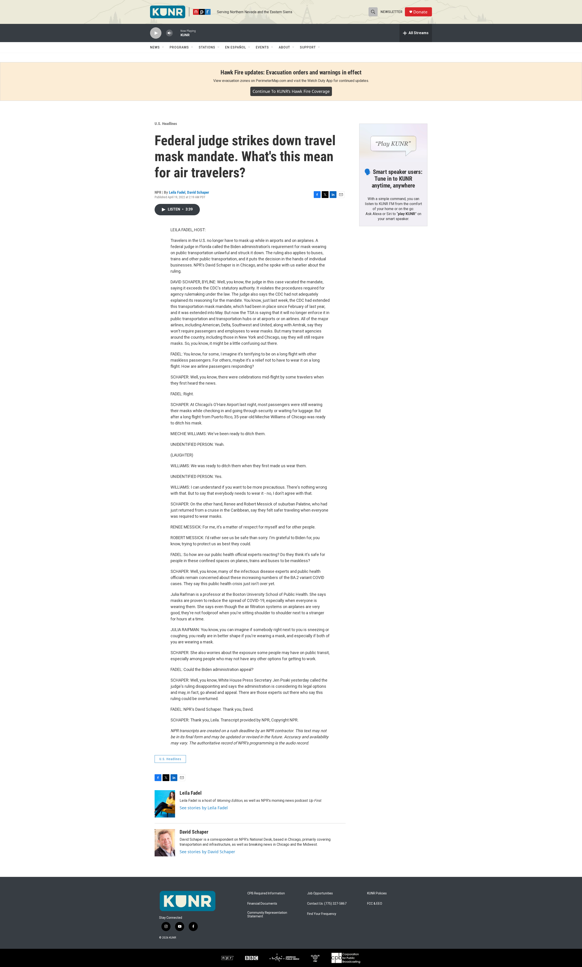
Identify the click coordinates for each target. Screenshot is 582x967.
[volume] (169, 33)
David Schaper (198, 192)
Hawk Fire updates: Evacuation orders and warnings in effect (291, 72)
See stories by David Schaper (207, 851)
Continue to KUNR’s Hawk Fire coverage (291, 91)
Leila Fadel (177, 192)
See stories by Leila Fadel (204, 807)
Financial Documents (262, 903)
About (284, 47)
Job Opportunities (320, 893)
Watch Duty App (320, 81)
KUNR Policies (377, 893)
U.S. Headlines (166, 123)
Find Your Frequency (321, 914)
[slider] (176, 32)
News (155, 47)
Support (308, 47)
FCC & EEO (374, 903)
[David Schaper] (165, 842)
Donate (420, 12)
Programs (179, 47)
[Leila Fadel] (165, 803)
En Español (235, 47)
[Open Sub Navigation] (163, 47)
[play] (155, 33)
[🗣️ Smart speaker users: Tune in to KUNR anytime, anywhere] (393, 143)
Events (262, 47)
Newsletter (392, 12)
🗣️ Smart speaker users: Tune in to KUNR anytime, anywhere (393, 178)
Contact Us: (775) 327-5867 (326, 903)
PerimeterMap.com (271, 81)
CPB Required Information (266, 893)
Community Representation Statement (267, 914)
